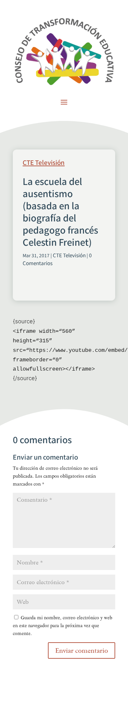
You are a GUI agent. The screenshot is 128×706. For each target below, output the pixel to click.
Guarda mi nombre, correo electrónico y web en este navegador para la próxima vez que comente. (62, 625)
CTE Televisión (44, 162)
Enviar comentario (81, 650)
